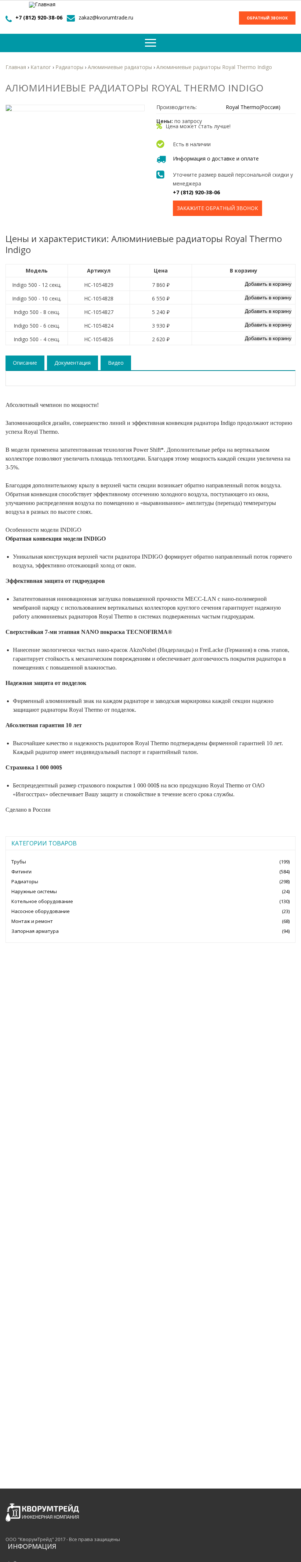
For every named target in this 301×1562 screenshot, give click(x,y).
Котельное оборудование (42, 901)
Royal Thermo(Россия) (253, 107)
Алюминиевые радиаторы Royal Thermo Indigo (214, 67)
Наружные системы (34, 891)
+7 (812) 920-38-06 (38, 17)
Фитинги (21, 871)
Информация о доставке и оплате (216, 158)
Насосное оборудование (40, 911)
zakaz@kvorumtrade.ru (106, 17)
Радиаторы (24, 881)
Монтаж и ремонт (32, 921)
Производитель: (176, 107)
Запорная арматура (35, 931)
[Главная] (42, 5)
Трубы (18, 861)
